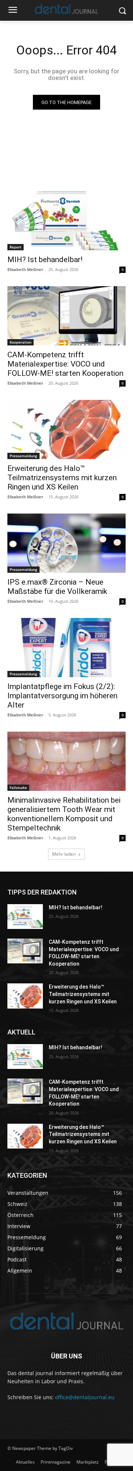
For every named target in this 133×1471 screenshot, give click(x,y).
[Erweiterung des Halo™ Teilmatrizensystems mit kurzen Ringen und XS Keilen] (66, 429)
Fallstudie (18, 787)
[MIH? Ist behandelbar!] (66, 220)
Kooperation (20, 342)
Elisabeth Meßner (25, 269)
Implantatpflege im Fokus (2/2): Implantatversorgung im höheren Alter (62, 695)
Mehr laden (64, 854)
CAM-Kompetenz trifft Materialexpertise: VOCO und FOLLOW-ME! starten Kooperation (65, 364)
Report (15, 247)
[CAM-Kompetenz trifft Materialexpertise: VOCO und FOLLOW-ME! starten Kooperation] (66, 315)
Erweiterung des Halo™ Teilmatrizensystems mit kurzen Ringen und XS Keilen (62, 477)
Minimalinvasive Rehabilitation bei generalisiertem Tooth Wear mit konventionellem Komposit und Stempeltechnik (63, 814)
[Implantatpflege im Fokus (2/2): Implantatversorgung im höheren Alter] (66, 647)
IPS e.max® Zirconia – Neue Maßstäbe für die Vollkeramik (57, 587)
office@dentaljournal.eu (85, 1397)
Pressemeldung (23, 455)
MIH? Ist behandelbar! (44, 259)
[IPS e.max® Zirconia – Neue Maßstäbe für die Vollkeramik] (66, 543)
